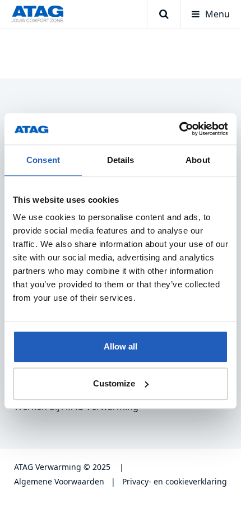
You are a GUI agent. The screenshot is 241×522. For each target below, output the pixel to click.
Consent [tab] (43, 160)
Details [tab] (121, 160)
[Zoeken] (163, 14)
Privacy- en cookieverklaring (174, 481)
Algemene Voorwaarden (59, 481)
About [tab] (198, 160)
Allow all (120, 346)
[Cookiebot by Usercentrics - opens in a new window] (179, 129)
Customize (114, 383)
